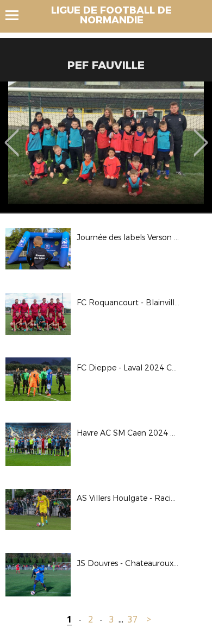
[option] (106, 146)
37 (133, 619)
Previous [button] (11, 134)
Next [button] (200, 134)
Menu (17, 15)
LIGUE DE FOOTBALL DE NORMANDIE (111, 15)
